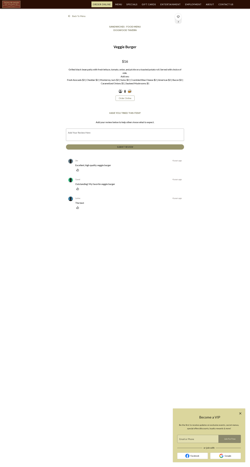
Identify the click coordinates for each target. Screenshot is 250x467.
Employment (193, 4)
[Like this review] (78, 170)
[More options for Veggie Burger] (178, 16)
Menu (118, 4)
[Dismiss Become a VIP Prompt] (240, 413)
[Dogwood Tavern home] (15, 4)
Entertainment (170, 4)
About (210, 4)
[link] (125, 98)
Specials (131, 4)
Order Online (102, 4)
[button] (77, 16)
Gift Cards (149, 4)
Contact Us (225, 4)
